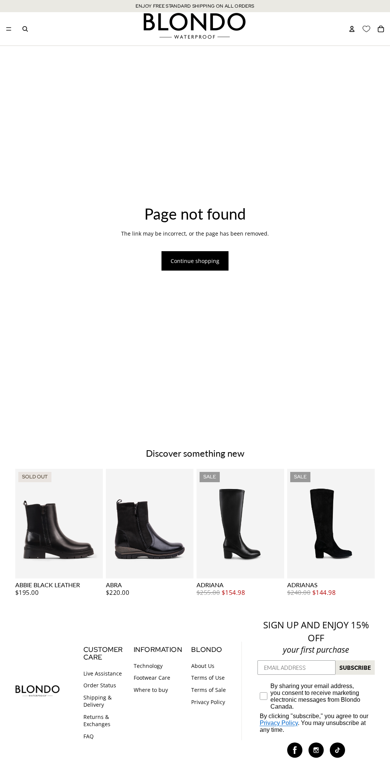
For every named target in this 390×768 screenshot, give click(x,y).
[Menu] (9, 29)
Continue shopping (195, 260)
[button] (294, 750)
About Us (202, 665)
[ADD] (182, 567)
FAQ (88, 736)
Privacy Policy (208, 702)
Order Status (99, 685)
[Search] (25, 29)
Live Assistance (102, 673)
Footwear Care (152, 677)
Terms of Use (208, 677)
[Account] (352, 29)
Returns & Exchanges (96, 720)
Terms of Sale (208, 689)
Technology (148, 665)
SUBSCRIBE (355, 667)
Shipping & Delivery (97, 701)
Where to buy (151, 689)
